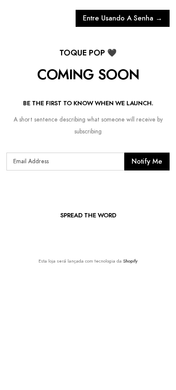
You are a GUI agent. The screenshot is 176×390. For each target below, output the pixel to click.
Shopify (130, 261)
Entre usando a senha (122, 18)
